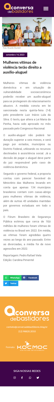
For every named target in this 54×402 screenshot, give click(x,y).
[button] (46, 8)
